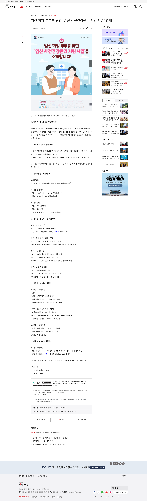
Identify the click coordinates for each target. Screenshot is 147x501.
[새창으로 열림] (87, 28)
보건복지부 (43, 28)
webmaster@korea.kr (74, 492)
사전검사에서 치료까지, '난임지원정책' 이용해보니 (48, 444)
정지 (120, 463)
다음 (90, 63)
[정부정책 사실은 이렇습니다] (115, 40)
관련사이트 (115, 488)
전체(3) (33, 432)
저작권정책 (36, 395)
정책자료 (38, 6)
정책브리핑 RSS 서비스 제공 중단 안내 (37, 476)
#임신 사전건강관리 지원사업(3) (51, 432)
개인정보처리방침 (24, 497)
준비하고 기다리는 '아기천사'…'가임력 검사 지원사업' (50, 438)
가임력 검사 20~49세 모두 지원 (42, 441)
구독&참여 (47, 6)
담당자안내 (43, 395)
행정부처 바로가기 (119, 492)
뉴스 (21, 6)
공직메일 (126, 6)
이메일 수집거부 (44, 497)
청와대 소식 (117, 6)
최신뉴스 (121, 100)
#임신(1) (38, 432)
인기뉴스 (108, 100)
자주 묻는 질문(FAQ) (57, 497)
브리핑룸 (29, 6)
